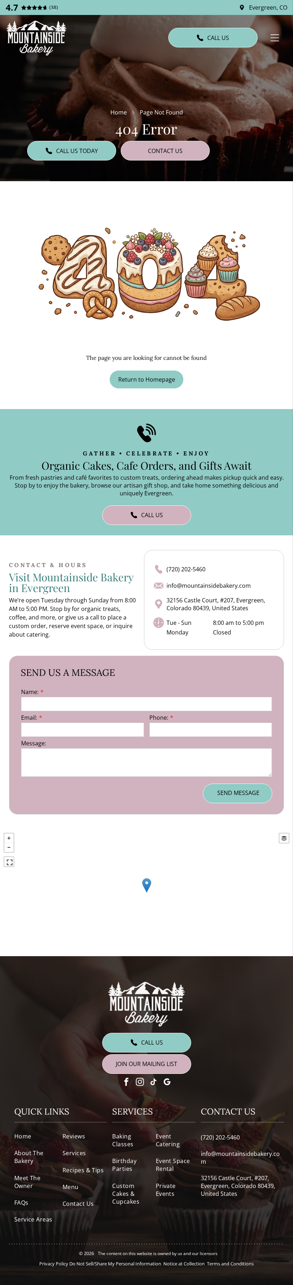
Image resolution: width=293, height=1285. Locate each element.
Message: (33, 743)
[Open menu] (274, 38)
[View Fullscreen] (9, 861)
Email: (29, 717)
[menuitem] (36, 1136)
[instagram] (140, 1083)
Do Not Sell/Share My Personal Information (115, 1263)
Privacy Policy (53, 1263)
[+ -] (146, 892)
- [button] (9, 847)
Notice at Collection (184, 1263)
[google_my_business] (167, 1083)
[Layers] (284, 838)
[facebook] (126, 1083)
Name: (30, 692)
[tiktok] (153, 1083)
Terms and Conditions (230, 1263)
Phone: (158, 717)
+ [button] (9, 838)
